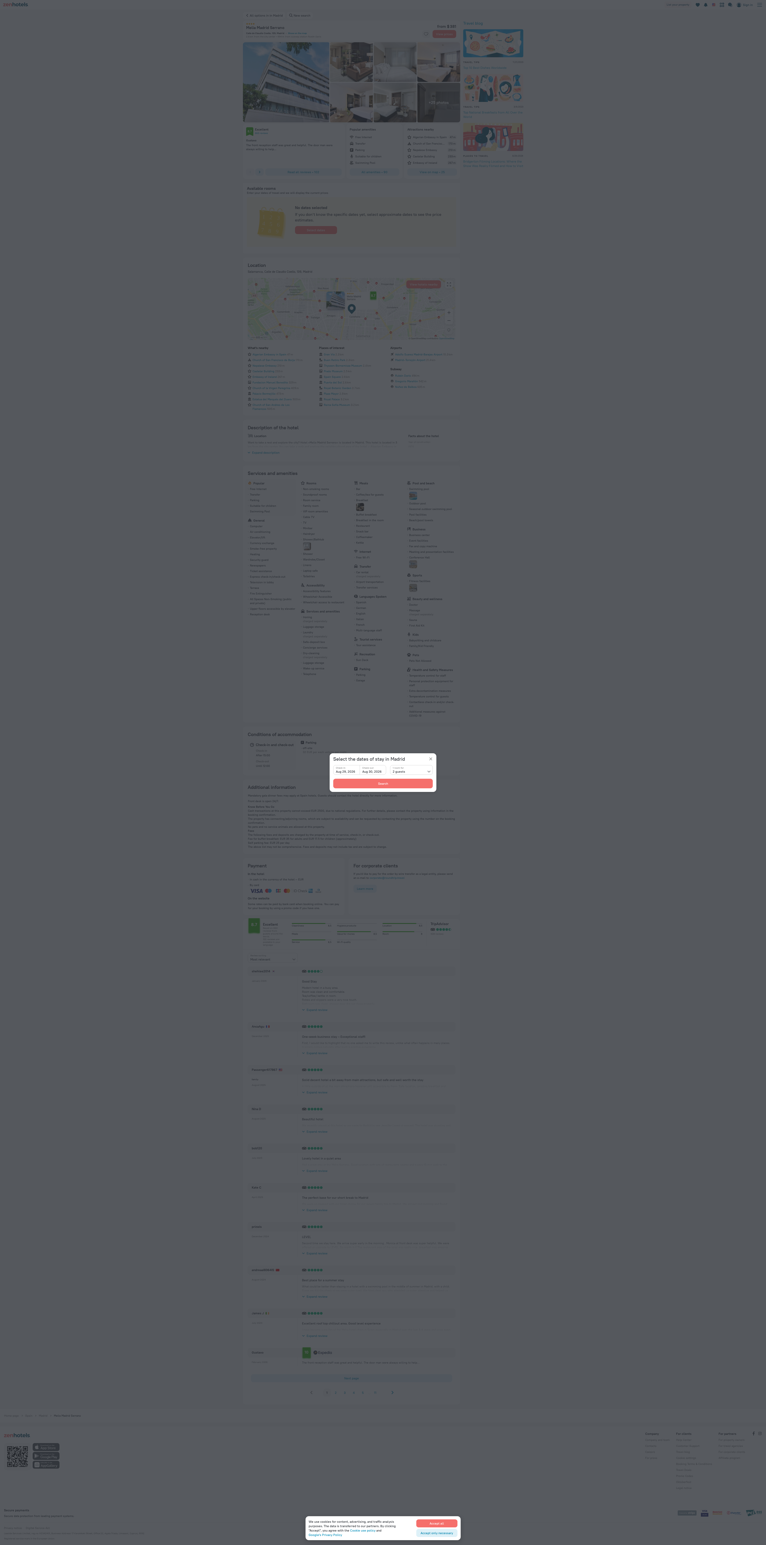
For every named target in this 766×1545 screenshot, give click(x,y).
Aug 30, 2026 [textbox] (372, 771)
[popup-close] (431, 759)
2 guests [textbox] (399, 771)
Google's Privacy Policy (325, 1535)
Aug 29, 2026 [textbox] (345, 771)
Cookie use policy (362, 1530)
